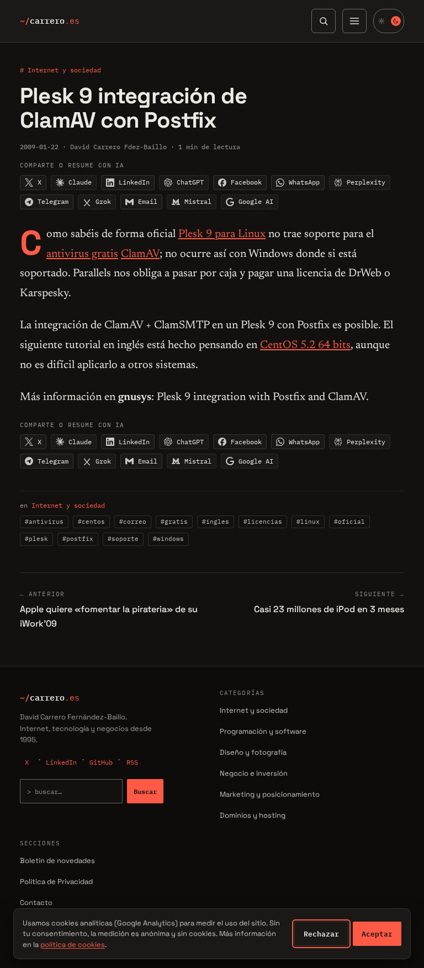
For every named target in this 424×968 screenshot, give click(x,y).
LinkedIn (61, 762)
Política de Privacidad (56, 881)
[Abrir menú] (354, 21)
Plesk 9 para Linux (222, 234)
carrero (50, 21)
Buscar (145, 791)
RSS (132, 762)
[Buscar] (323, 21)
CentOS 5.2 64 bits (305, 345)
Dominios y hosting (252, 815)
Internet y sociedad (68, 505)
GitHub (101, 762)
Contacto (36, 902)
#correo (132, 521)
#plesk (36, 539)
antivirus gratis (82, 254)
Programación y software (263, 731)
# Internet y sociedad (60, 70)
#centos (91, 521)
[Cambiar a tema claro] (388, 21)
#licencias (262, 521)
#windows (168, 539)
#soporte (123, 539)
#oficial (349, 521)
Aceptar (377, 934)
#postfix (77, 539)
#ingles (215, 521)
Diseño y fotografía (253, 752)
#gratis (174, 521)
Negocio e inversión (254, 773)
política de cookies (72, 944)
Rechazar (321, 934)
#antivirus (44, 521)
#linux (308, 521)
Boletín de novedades (57, 860)
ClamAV (140, 254)
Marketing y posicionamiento (270, 794)
